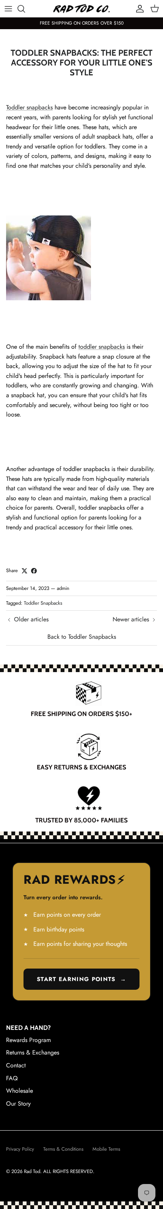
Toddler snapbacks (29, 107)
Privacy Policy (20, 1149)
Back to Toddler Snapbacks (81, 636)
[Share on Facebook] (34, 571)
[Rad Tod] (81, 8)
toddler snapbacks (101, 346)
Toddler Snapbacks (43, 603)
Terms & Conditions (63, 1149)
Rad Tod (32, 1171)
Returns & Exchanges (32, 1052)
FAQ (12, 1078)
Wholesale (19, 1090)
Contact (16, 1065)
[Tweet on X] (24, 571)
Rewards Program (28, 1040)
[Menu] (8, 8)
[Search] (25, 8)
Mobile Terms (106, 1149)
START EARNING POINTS (81, 979)
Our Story (18, 1103)
